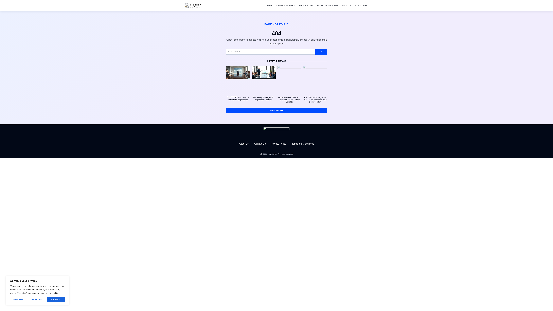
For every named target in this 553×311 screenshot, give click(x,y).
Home (269, 6)
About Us (346, 6)
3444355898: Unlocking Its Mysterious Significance (238, 98)
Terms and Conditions (303, 144)
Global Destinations (327, 6)
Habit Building (306, 6)
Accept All (56, 300)
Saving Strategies (285, 6)
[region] (37, 290)
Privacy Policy (278, 144)
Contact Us (361, 6)
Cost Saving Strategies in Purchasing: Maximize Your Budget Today (315, 99)
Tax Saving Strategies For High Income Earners (264, 98)
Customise (18, 300)
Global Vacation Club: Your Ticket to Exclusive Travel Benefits (289, 99)
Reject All (37, 300)
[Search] (321, 52)
